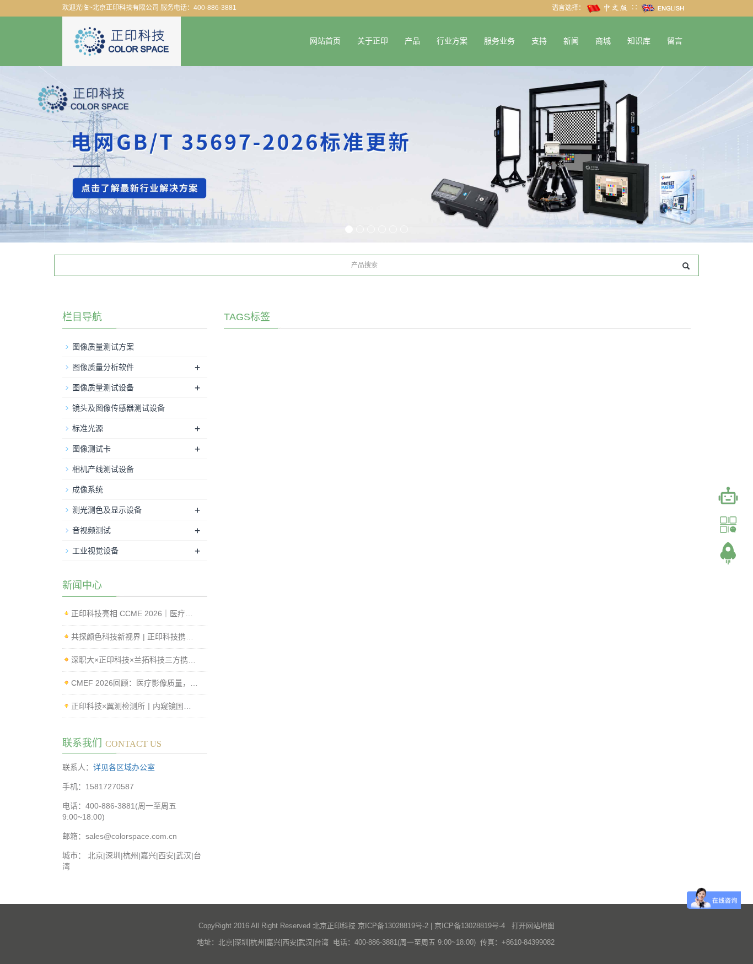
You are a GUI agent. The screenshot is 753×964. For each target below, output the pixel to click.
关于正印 (372, 41)
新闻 (571, 41)
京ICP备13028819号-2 (393, 926)
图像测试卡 (91, 448)
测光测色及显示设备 (107, 509)
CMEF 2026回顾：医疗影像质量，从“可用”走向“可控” (135, 682)
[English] (663, 8)
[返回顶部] (728, 553)
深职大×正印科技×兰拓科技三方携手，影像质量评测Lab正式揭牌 (135, 659)
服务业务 (499, 41)
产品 (412, 41)
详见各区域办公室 (124, 767)
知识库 (638, 41)
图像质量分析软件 (103, 367)
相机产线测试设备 (103, 469)
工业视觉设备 (95, 550)
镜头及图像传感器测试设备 (118, 407)
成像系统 (87, 489)
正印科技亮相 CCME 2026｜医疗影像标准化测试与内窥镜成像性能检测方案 (135, 613)
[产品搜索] (686, 266)
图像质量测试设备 (103, 387)
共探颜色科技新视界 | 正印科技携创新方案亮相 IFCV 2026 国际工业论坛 (135, 636)
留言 (674, 41)
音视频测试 (91, 530)
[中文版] (608, 8)
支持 (539, 41)
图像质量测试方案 (103, 346)
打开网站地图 (533, 926)
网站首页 (325, 41)
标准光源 (87, 428)
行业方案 (452, 41)
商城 (603, 41)
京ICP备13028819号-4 (469, 926)
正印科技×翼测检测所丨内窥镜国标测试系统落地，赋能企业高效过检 (135, 706)
